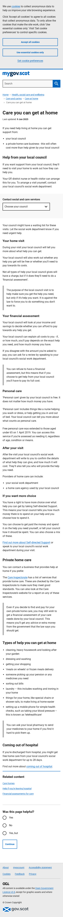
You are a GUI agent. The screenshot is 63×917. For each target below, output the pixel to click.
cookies (15, 6)
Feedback (20, 874)
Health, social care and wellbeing (28, 94)
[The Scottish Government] (15, 909)
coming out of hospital (39, 766)
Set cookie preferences (30, 60)
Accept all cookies (30, 42)
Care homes (9, 783)
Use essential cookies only (30, 52)
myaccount (18, 867)
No (10, 825)
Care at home (31, 98)
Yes (11, 817)
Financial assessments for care (18, 793)
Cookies (6, 874)
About (6, 867)
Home (6, 94)
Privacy (32, 874)
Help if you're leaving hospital (17, 788)
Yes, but (13, 833)
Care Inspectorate (17, 577)
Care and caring (14, 98)
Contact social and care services (21, 199)
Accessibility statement (40, 867)
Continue (10, 844)
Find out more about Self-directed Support (26, 542)
